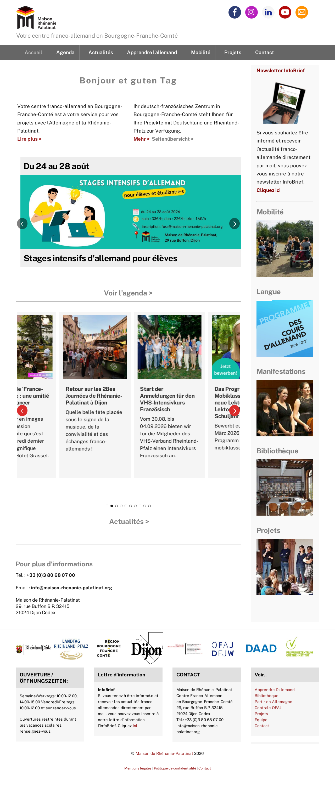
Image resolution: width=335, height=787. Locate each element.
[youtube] (286, 11)
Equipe (261, 719)
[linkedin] (269, 11)
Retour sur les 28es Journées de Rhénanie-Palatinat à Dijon (58, 396)
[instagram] (252, 11)
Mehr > (141, 139)
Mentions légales (138, 768)
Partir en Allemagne (273, 701)
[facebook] (235, 11)
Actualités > (129, 521)
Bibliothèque (266, 695)
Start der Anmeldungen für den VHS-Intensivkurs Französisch (131, 399)
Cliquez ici (268, 190)
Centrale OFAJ (268, 707)
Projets (232, 52)
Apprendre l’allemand (152, 52)
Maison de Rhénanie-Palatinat (164, 753)
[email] (302, 11)
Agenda (65, 52)
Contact (264, 52)
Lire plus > (29, 139)
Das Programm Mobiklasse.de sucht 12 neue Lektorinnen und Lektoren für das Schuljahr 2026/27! (208, 402)
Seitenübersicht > (173, 139)
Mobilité (200, 52)
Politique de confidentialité (175, 768)
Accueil (33, 52)
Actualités (100, 52)
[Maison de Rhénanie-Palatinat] (36, 26)
